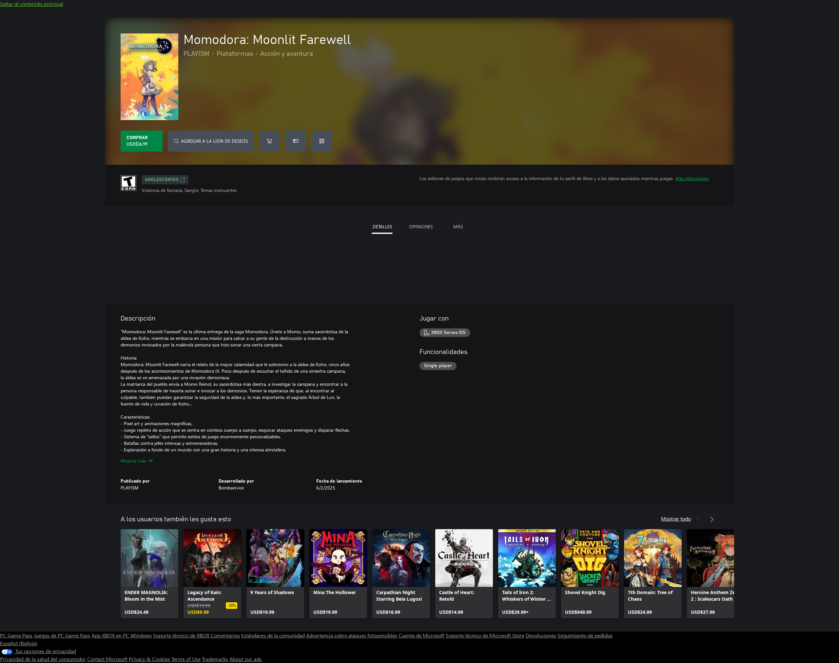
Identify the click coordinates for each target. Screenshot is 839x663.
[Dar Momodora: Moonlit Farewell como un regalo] (295, 141)
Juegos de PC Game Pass (62, 635)
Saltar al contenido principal (31, 3)
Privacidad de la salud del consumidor (43, 658)
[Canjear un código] (321, 141)
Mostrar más (133, 461)
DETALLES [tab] (382, 226)
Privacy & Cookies (149, 658)
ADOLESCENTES (162, 179)
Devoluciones (541, 635)
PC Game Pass (16, 635)
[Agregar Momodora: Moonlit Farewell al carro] (269, 141)
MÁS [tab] (458, 226)
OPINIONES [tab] (421, 226)
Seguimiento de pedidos (585, 635)
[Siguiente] (711, 519)
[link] (149, 573)
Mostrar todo (676, 518)
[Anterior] (698, 519)
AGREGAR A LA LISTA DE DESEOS (214, 141)
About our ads (245, 658)
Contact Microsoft (107, 658)
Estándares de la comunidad (273, 635)
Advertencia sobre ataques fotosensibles (351, 635)
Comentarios (225, 635)
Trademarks (215, 658)
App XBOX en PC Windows (121, 635)
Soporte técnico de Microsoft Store (485, 635)
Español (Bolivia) (18, 643)
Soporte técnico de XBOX (182, 635)
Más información (692, 178)
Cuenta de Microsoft (421, 635)
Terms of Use (186, 658)
